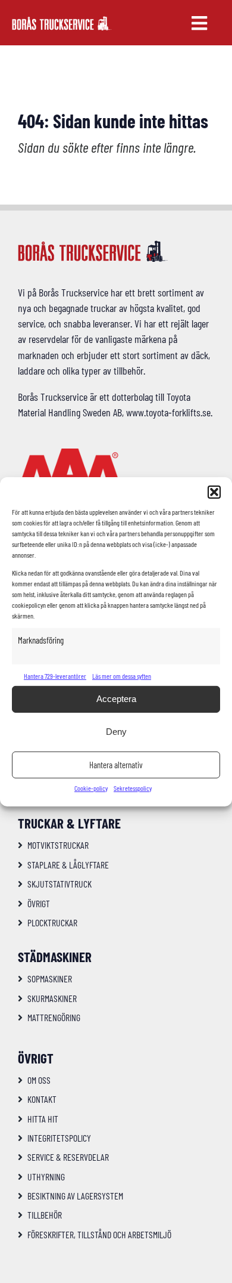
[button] (214, 491)
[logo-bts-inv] (62, 21)
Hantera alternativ (116, 764)
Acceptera (116, 699)
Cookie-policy (91, 788)
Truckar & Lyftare (69, 823)
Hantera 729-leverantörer (55, 676)
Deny (116, 731)
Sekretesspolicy (133, 788)
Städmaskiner (55, 956)
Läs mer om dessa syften (121, 676)
